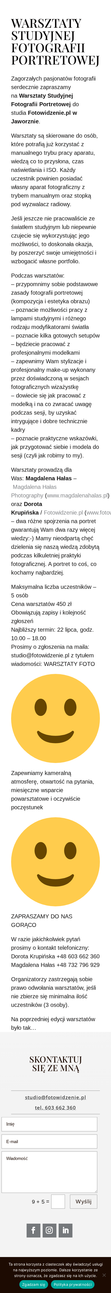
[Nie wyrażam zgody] (104, 1275)
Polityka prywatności (73, 1284)
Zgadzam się (33, 1284)
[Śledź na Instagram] (49, 1231)
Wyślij (83, 1201)
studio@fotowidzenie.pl (55, 1097)
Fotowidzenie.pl (63, 512)
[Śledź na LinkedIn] (66, 1231)
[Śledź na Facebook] (33, 1231)
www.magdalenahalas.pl (77, 495)
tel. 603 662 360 (55, 1107)
